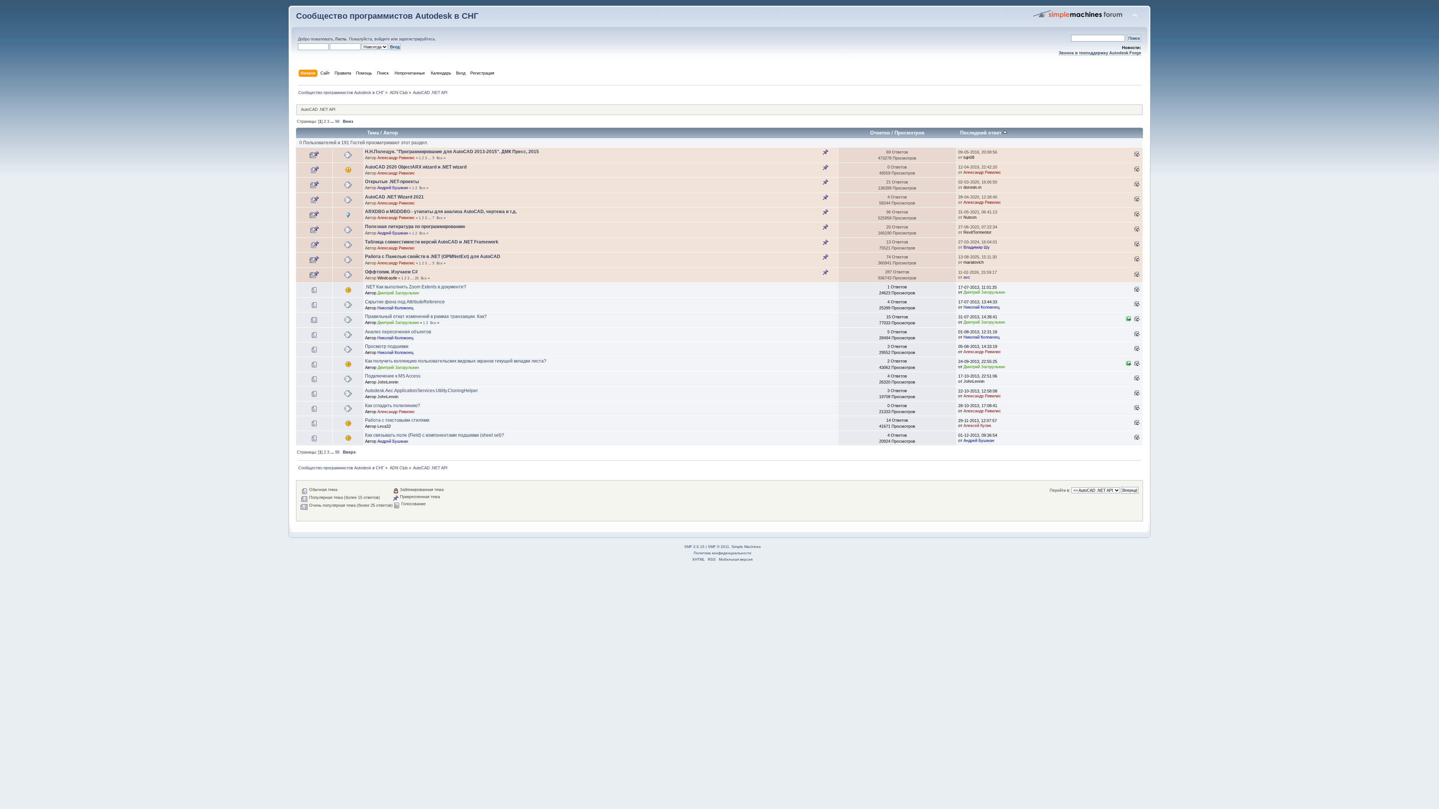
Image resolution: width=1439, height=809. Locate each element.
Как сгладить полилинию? (392, 405)
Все (440, 158)
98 (337, 121)
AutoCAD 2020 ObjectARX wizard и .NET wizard (416, 167)
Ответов (880, 133)
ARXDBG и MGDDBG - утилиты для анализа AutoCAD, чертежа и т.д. (441, 211)
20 (417, 278)
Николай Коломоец (395, 308)
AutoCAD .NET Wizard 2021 (394, 197)
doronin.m (972, 187)
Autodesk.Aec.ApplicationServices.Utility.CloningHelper (421, 390)
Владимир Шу (976, 247)
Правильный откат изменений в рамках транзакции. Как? (426, 316)
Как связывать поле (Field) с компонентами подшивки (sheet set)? (434, 435)
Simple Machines (746, 547)
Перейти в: (1060, 490)
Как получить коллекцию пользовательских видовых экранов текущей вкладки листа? (455, 361)
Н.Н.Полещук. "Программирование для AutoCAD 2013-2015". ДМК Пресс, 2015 (452, 151)
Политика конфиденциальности (722, 553)
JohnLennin (387, 382)
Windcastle (387, 278)
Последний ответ (981, 133)
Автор (390, 133)
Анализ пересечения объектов (398, 331)
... (333, 121)
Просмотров (909, 133)
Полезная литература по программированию (415, 226)
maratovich (973, 262)
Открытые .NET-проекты (392, 181)
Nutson (970, 217)
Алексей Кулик (977, 425)
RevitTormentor (977, 232)
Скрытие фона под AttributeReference (405, 301)
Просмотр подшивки (386, 346)
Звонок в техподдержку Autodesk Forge (1100, 53)
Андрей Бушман (392, 187)
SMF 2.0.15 (694, 547)
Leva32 (384, 426)
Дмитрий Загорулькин (398, 293)
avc (966, 277)
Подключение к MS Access (392, 376)
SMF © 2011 (718, 547)
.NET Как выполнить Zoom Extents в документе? (415, 287)
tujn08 (968, 157)
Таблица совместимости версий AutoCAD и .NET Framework (431, 242)
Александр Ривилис (396, 157)
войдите (382, 39)
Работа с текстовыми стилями (397, 420)
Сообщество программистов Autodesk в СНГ (387, 16)
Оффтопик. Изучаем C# (391, 272)
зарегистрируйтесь (417, 39)
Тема (373, 133)
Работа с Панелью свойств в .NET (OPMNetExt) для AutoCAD (432, 256)
